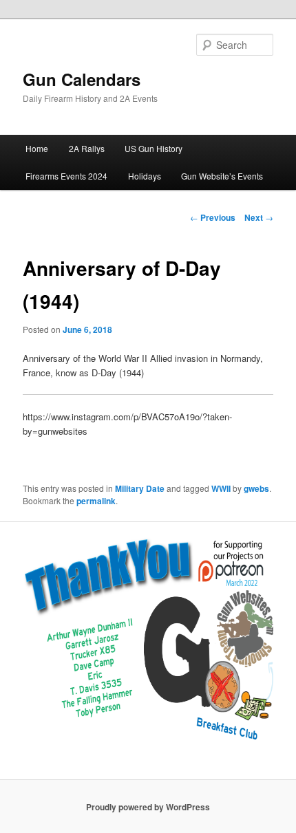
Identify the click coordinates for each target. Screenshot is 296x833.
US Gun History (153, 148)
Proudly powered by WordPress (148, 807)
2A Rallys (87, 148)
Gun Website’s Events (222, 176)
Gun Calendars (81, 79)
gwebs (256, 488)
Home (36, 148)
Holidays (144, 176)
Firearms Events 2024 (66, 176)
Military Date (140, 488)
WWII (221, 488)
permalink (96, 501)
